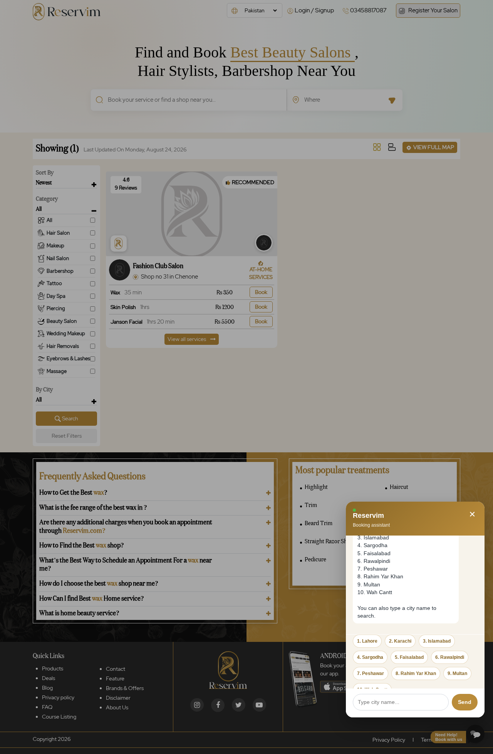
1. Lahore (367, 641)
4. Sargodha (370, 657)
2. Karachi (400, 641)
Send (464, 702)
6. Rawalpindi (449, 657)
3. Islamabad (437, 641)
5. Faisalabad (409, 657)
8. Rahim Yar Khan (416, 673)
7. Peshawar (370, 673)
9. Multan (457, 673)
